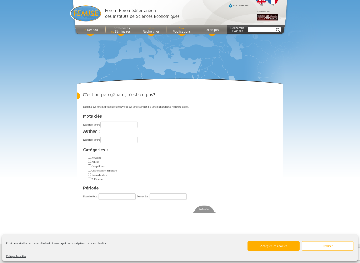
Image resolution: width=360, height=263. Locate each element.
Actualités (96, 157)
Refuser (328, 246)
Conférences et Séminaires (104, 170)
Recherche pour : (91, 124)
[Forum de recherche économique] (267, 17)
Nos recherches (99, 175)
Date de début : (91, 196)
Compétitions (98, 166)
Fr (272, 5)
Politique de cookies (16, 256)
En (261, 5)
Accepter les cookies (273, 246)
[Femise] (126, 14)
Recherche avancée (237, 29)
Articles (95, 161)
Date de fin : (143, 196)
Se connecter (241, 5)
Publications (97, 179)
